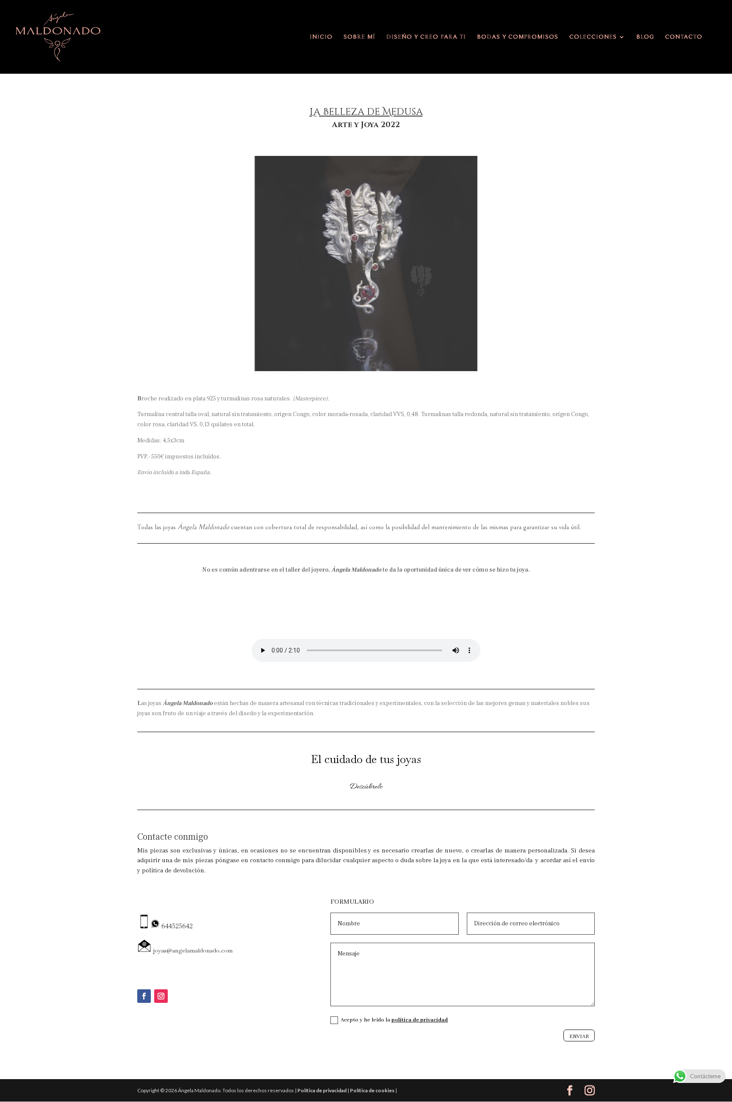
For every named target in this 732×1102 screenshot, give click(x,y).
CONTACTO (683, 37)
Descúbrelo (366, 787)
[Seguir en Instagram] (161, 996)
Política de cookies (372, 1090)
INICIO (321, 37)
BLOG (645, 37)
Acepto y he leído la (394, 1020)
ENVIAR (579, 1036)
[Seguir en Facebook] (144, 996)
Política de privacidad (322, 1090)
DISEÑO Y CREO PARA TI (426, 37)
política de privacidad (419, 1020)
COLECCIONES (593, 37)
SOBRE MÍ (359, 37)
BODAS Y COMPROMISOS (517, 37)
